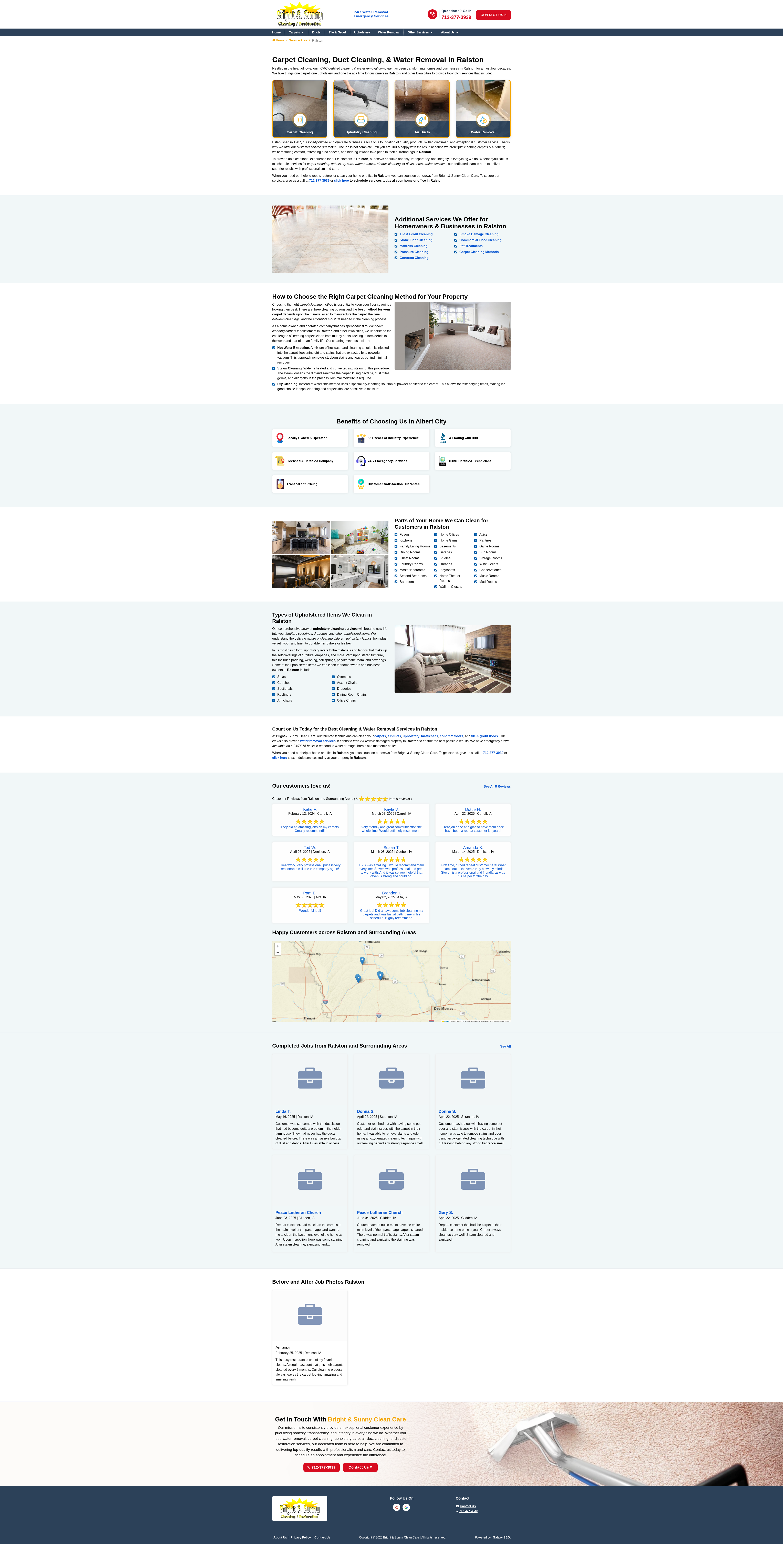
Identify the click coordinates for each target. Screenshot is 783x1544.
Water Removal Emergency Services (371, 14)
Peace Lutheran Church (298, 1212)
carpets (380, 736)
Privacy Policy (301, 1537)
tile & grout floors (484, 736)
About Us (448, 32)
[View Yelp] (396, 1507)
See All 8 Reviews (497, 786)
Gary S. (446, 1212)
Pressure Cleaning (414, 252)
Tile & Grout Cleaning (416, 234)
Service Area (298, 40)
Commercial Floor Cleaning (480, 240)
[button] (380, 976)
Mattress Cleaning (414, 246)
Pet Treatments (471, 246)
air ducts (394, 736)
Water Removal (388, 32)
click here (341, 180)
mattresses (429, 736)
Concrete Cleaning (414, 258)
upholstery (411, 736)
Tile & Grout (337, 32)
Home (276, 32)
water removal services (318, 741)
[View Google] (406, 1507)
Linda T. (283, 1111)
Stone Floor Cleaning (416, 240)
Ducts (316, 32)
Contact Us (358, 1467)
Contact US (492, 15)
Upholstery (362, 32)
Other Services (418, 32)
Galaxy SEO (501, 1537)
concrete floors (451, 736)
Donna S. (366, 1111)
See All (505, 1046)
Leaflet (446, 1021)
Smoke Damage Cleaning (479, 234)
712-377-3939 (456, 17)
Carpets (294, 32)
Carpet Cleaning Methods (479, 252)
